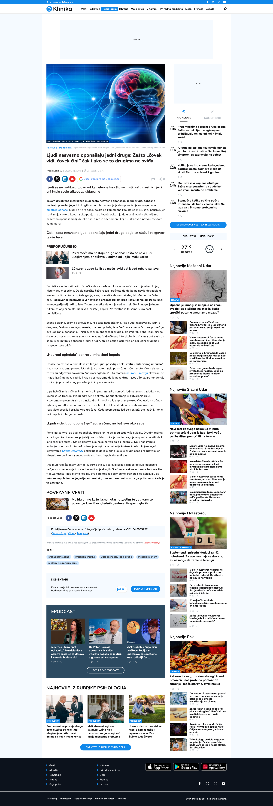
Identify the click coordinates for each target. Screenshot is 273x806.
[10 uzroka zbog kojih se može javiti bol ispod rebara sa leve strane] (57, 273)
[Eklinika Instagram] (219, 2)
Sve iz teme (106, 670)
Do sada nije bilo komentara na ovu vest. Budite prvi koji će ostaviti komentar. (74, 589)
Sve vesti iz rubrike (105, 747)
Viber (71, 533)
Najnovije (190, 265)
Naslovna (51, 147)
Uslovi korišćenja (151, 542)
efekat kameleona (58, 557)
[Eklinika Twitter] (213, 2)
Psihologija (65, 147)
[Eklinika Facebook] (207, 2)
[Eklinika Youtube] (224, 2)
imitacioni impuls (85, 557)
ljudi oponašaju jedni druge (116, 557)
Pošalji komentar (145, 588)
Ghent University (72, 451)
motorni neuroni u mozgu (62, 563)
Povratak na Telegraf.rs (61, 1)
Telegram (82, 533)
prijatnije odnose (57, 210)
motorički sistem (147, 557)
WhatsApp (59, 533)
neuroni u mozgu (137, 373)
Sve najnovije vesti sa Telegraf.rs (198, 224)
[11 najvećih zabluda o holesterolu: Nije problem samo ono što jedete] (178, 605)
